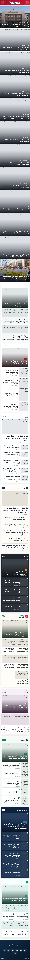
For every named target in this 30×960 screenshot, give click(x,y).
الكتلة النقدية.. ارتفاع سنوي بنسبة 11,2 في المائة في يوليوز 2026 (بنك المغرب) (15, 25)
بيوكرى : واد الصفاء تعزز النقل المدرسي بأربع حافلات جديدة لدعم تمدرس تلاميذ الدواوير (14, 524)
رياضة (21, 950)
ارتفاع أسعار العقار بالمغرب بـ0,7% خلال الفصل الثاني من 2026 (12, 446)
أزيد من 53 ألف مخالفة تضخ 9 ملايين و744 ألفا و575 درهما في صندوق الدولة (12, 591)
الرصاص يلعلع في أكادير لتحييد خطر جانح (12, 607)
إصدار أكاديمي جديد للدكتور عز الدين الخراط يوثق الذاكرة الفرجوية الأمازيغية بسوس (8, 665)
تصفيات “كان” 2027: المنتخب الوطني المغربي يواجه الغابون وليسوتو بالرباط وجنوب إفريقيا (22, 321)
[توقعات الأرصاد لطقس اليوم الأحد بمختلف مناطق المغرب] (15, 224)
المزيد (3, 285)
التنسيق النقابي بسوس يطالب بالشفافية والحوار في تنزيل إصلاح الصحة (15, 899)
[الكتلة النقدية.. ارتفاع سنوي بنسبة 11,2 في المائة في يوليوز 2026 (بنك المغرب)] (15, 17)
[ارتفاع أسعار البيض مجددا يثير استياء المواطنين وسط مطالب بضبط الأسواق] (15, 155)
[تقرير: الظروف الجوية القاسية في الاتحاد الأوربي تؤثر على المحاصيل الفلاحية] (15, 86)
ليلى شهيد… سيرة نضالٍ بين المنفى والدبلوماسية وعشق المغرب (12, 873)
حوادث (15, 953)
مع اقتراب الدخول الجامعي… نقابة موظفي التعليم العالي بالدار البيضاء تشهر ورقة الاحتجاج (10, 406)
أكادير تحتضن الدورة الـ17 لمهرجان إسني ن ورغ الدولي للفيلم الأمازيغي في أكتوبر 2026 (22, 681)
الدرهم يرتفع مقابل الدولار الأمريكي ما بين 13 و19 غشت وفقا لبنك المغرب (11, 765)
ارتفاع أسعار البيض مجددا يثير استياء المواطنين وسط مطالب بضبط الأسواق (15, 163)
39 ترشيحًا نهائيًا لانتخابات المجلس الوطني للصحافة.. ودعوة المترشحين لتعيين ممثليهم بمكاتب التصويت (15, 117)
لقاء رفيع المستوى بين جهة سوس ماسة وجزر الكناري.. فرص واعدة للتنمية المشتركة (11, 836)
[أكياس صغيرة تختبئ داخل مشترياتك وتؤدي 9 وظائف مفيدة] (15, 201)
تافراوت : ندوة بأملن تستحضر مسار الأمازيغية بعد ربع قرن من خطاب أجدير (15, 634)
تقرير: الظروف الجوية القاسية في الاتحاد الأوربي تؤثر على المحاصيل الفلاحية (15, 94)
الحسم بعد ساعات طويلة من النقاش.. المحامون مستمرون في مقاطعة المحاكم (11, 454)
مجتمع (13, 950)
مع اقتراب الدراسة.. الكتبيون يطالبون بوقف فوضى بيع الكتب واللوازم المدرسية (11, 462)
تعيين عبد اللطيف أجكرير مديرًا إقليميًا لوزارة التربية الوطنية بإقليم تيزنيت (14, 539)
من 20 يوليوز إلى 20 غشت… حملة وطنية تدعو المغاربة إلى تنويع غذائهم (9, 933)
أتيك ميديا (15, 943)
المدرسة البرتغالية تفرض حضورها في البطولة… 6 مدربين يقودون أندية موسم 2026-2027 (16, 255)
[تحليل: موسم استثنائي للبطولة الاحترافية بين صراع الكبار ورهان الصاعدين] (15, 178)
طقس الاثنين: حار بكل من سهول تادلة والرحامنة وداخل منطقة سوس (16, 71)
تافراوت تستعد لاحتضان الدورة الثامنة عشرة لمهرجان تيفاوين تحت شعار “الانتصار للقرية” (23, 665)
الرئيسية (25, 950)
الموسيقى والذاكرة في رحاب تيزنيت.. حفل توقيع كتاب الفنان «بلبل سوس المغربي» (16, 707)
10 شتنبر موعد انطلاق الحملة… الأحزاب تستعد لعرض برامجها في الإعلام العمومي (10, 382)
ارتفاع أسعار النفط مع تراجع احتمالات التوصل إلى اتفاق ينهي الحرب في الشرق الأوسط (12, 783)
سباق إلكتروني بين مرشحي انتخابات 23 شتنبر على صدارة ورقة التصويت (16, 48)
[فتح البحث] (2, 2)
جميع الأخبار (4, 556)
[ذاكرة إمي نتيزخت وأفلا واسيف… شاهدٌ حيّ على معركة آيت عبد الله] (15, 132)
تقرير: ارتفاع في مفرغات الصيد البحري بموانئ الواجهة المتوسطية (11, 791)
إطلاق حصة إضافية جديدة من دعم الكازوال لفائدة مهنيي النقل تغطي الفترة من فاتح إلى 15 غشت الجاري (12, 800)
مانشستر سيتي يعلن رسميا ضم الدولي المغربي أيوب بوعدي (15, 304)
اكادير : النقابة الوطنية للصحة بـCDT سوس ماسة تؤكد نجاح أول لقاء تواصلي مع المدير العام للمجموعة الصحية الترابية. (8, 916)
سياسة (17, 950)
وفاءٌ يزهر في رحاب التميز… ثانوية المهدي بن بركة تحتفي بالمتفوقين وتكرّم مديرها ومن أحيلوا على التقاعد (13, 546)
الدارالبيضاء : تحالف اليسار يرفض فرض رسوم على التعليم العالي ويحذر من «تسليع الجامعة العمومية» (15, 510)
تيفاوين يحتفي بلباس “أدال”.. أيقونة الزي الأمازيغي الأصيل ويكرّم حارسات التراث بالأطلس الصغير (8, 649)
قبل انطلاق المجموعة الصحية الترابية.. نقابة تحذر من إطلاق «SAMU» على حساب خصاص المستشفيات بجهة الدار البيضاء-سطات (22, 933)
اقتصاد (8, 950)
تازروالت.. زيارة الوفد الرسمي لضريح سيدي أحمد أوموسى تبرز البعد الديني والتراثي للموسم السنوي (11, 470)
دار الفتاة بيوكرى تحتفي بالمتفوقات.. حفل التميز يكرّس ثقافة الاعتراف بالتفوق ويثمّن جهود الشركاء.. (14, 532)
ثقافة (4, 950)
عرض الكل (4, 416)
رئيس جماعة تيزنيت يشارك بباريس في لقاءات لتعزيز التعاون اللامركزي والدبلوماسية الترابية (15, 826)
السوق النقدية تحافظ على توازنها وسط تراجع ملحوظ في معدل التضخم (15, 757)
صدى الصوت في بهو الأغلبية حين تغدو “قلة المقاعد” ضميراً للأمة (16, 362)
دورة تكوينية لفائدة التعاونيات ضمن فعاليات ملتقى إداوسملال (12, 774)
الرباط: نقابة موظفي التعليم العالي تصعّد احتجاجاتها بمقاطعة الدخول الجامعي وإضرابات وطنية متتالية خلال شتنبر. (16, 277)
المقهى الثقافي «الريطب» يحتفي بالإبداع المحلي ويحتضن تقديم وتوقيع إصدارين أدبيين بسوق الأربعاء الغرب (20, 729)
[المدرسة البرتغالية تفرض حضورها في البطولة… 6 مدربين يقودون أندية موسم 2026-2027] (15, 247)
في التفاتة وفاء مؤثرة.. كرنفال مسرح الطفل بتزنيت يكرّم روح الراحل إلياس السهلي (17, 438)
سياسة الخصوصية (3, 958)
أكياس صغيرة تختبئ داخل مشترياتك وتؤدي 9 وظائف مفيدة (15, 209)
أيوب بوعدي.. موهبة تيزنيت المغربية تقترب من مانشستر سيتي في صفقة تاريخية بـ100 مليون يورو (8, 321)
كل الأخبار (4, 345)
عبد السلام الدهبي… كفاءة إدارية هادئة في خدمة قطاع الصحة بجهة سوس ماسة (22, 916)
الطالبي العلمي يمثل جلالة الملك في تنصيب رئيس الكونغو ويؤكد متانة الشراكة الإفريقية (12, 846)
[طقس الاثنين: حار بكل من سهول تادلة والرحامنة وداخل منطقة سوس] (15, 63)
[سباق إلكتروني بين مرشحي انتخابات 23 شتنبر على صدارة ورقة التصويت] (15, 40)
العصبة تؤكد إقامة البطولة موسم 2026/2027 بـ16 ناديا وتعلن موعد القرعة (9, 337)
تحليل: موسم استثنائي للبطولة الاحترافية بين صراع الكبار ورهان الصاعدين (16, 186)
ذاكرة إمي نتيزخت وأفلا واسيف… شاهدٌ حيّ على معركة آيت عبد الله (16, 140)
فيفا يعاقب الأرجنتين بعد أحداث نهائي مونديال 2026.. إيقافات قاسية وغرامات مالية (22, 337)
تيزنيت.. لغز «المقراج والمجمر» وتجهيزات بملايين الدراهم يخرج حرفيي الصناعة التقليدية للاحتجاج (11, 477)
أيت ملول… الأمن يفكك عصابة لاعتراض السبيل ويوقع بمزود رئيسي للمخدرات (16, 573)
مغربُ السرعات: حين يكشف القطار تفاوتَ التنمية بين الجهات (10, 394)
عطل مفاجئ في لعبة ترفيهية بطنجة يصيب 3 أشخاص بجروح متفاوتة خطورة (11, 599)
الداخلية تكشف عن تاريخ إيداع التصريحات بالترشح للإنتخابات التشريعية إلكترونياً (11, 372)
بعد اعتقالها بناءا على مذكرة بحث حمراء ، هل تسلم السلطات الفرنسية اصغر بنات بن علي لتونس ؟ (11, 864)
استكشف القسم (4, 692)
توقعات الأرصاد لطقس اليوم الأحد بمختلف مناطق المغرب (16, 232)
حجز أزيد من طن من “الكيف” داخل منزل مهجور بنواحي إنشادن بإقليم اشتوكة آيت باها (12, 582)
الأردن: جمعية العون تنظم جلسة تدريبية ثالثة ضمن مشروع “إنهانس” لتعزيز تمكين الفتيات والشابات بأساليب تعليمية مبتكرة (11, 855)
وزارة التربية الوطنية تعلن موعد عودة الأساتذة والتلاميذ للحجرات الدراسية (14, 518)
